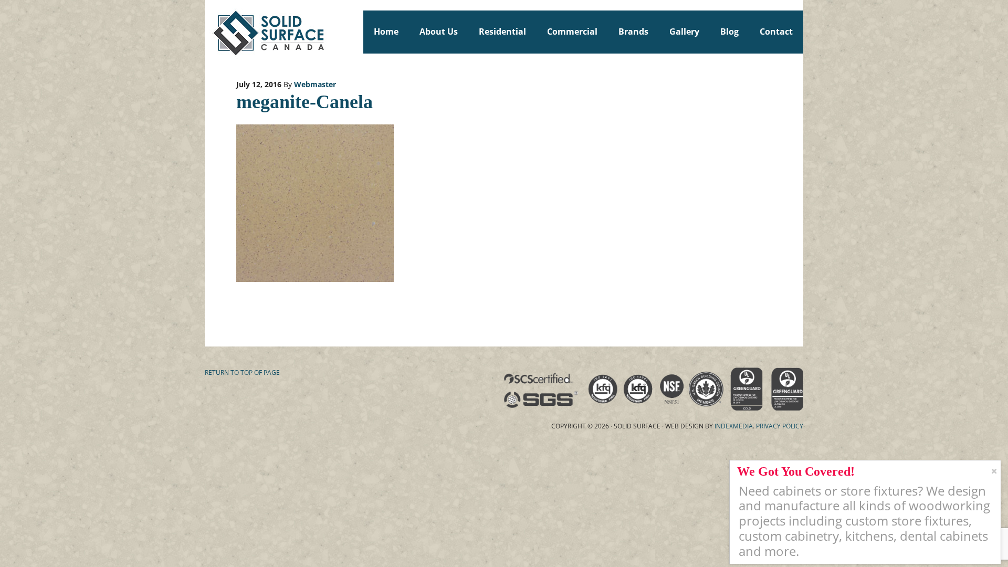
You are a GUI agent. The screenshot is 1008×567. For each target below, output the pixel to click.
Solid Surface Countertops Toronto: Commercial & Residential (209, 31)
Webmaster (315, 84)
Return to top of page (242, 372)
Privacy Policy (779, 426)
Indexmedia (734, 426)
